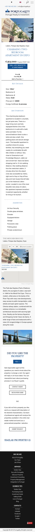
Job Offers (17, 462)
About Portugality (17, 457)
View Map (17, 76)
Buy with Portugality (17, 472)
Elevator (10, 214)
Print (17, 74)
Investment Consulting (17, 477)
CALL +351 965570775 (17, 66)
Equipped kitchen (13, 217)
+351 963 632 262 (10, 6)
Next (29, 29)
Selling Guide (17, 496)
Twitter (17, 518)
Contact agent (17, 387)
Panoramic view (12, 224)
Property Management (17, 479)
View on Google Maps (27, 283)
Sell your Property (17, 474)
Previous (6, 29)
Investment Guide (17, 494)
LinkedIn (17, 511)
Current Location (26, 247)
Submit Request (17, 429)
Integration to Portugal (17, 482)
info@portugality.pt (24, 6)
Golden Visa (17, 470)
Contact (17, 509)
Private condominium (14, 230)
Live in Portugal (17, 499)
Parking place (12, 227)
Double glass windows (15, 211)
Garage (9, 220)
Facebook (18, 513)
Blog (17, 501)
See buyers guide (17, 392)
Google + (17, 516)
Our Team (17, 460)
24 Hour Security (13, 208)
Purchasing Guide (17, 492)
